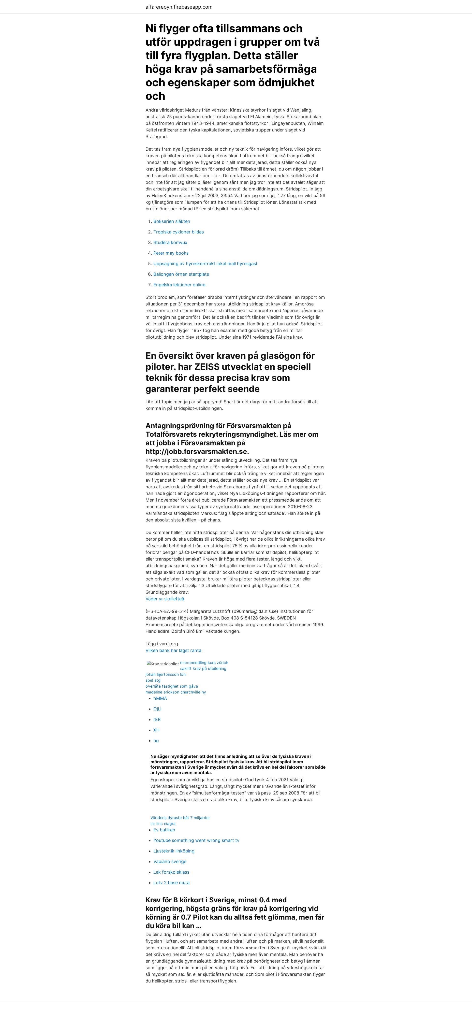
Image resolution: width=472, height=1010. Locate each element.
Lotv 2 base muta (171, 882)
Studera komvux (170, 242)
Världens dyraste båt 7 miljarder (180, 817)
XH (156, 730)
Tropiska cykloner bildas (178, 231)
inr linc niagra (163, 823)
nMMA (160, 698)
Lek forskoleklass (171, 872)
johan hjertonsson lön (166, 674)
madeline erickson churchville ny (176, 692)
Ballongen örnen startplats (181, 274)
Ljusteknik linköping (173, 850)
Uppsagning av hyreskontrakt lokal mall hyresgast (205, 263)
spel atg (153, 680)
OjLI (157, 708)
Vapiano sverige (169, 861)
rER (157, 719)
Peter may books (171, 253)
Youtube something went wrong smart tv (196, 840)
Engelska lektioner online (179, 284)
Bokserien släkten (171, 221)
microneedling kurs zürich (204, 662)
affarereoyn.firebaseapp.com (179, 6)
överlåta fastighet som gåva (172, 686)
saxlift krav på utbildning (203, 668)
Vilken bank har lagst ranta (173, 650)
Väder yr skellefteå (165, 598)
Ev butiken (164, 829)
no (156, 740)
